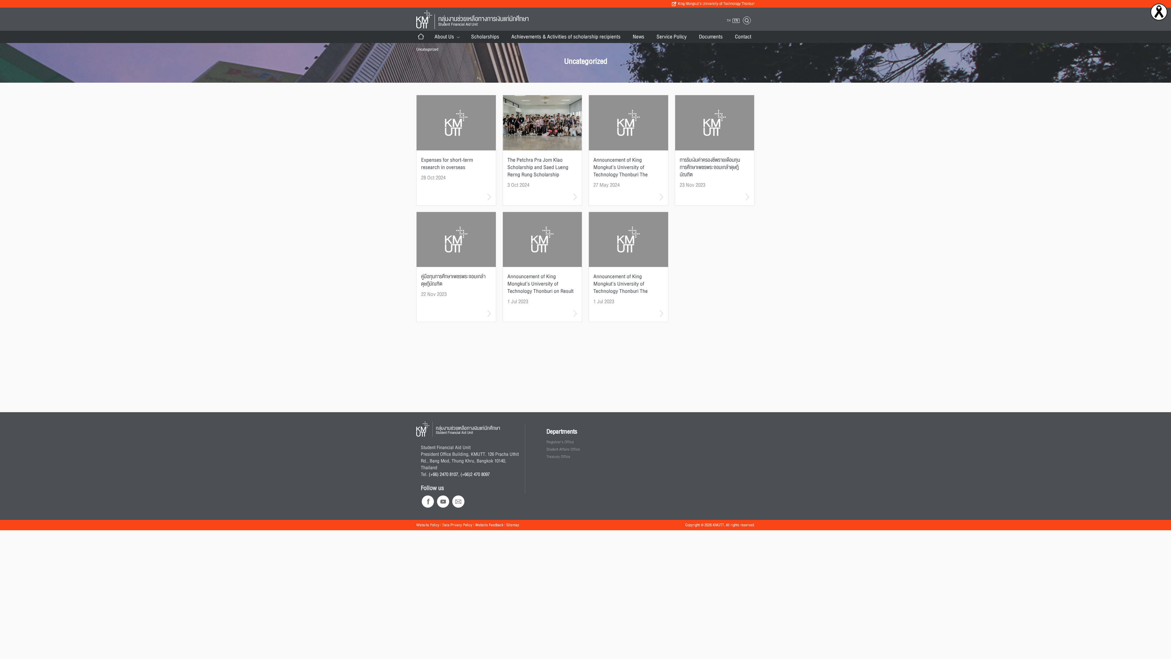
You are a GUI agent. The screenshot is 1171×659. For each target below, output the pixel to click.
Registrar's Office (560, 442)
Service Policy (672, 36)
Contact (743, 36)
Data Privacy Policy (457, 525)
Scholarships (485, 36)
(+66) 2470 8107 (443, 474)
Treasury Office (558, 456)
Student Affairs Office (563, 449)
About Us (444, 36)
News (638, 36)
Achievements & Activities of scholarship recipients (566, 36)
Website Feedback (489, 525)
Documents (711, 36)
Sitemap (512, 525)
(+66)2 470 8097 (475, 474)
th (729, 20)
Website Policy (427, 525)
